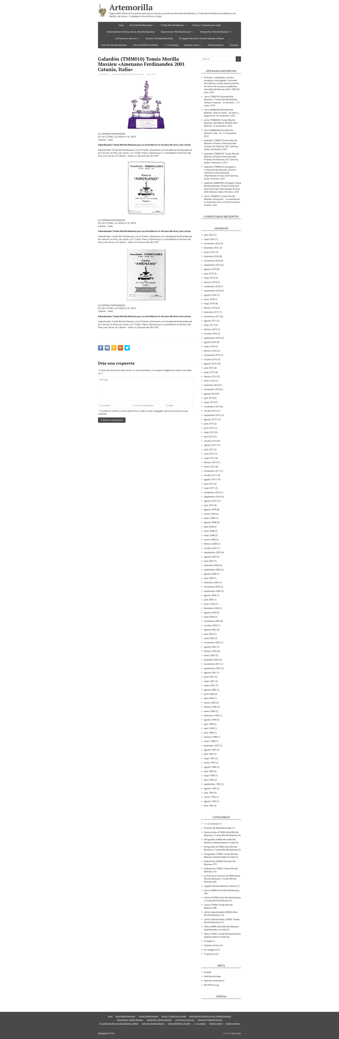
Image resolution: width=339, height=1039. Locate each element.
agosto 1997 (210, 749)
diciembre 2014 (211, 385)
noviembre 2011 (212, 470)
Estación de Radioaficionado (159, 38)
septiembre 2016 (212, 337)
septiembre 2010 (212, 496)
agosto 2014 (210, 393)
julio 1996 (208, 771)
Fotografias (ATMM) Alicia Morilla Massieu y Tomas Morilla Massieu (221, 848)
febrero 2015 (210, 376)
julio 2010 (208, 505)
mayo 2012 (209, 458)
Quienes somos (191, 45)
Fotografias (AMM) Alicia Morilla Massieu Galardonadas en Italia (220, 841)
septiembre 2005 (212, 591)
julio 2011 (208, 483)
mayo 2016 (209, 346)
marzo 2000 (210, 702)
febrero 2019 (210, 282)
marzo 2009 (210, 513)
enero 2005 (209, 603)
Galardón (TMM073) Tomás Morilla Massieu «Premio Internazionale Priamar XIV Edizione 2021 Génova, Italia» (221, 158)
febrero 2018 (210, 307)
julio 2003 (208, 634)
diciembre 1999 (211, 715)
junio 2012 (209, 453)
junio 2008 (209, 531)
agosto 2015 (210, 363)
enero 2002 (209, 655)
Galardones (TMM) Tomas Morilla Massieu (128, 74)
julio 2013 (208, 423)
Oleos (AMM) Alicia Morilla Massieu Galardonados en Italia (221, 928)
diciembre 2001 (211, 659)
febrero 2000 (210, 706)
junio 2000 (209, 694)
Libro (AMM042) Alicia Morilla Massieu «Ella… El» (218, 132)
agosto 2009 (210, 509)
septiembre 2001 (212, 668)
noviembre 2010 (212, 492)
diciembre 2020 (211, 256)
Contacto (233, 45)
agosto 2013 (210, 419)
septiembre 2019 (212, 264)
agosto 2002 (210, 646)
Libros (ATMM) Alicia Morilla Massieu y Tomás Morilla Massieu (222, 899)
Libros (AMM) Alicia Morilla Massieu (221, 890)
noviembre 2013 (212, 406)
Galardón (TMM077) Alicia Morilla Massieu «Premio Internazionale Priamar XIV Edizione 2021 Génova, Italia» (221, 145)
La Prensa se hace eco (126, 38)
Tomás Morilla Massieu (172, 25)
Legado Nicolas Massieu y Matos (220, 886)
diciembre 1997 (211, 745)
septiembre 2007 (212, 552)
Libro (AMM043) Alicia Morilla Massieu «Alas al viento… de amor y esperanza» (221, 112)
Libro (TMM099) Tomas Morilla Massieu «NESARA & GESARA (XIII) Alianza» (220, 123)
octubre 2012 (210, 440)
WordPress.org (211, 984)
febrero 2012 (210, 462)
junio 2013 (209, 428)
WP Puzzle (236, 1033)
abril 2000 (209, 698)
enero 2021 (209, 252)
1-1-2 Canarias (171, 45)
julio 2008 (208, 526)
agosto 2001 (210, 672)
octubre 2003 (210, 625)
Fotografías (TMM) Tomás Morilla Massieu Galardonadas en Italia (221, 855)
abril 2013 (209, 436)
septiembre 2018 (212, 290)
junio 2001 (209, 676)
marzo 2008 (210, 539)
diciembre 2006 (211, 565)
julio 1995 (208, 792)
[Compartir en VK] (107, 347)
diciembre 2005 (211, 582)
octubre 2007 (210, 548)
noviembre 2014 (212, 389)
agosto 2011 (210, 479)
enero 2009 (209, 518)
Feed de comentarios (214, 980)
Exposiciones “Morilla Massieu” (176, 31)
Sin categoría (210, 949)
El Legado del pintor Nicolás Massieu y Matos (201, 38)
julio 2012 (208, 449)
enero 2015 (209, 380)
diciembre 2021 (211, 247)
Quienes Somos (211, 945)
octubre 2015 (210, 359)
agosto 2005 (210, 595)
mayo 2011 (209, 488)
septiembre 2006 (212, 569)
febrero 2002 (210, 651)
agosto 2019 (210, 269)
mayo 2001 (209, 681)
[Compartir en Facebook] (100, 347)
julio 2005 (208, 599)
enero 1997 (209, 762)
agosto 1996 (210, 767)
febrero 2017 (210, 329)
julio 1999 (208, 724)
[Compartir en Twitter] (127, 347)
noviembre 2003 (212, 621)
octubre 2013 (210, 410)
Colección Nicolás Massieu (114, 45)
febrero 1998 (210, 737)
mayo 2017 (209, 325)
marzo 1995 (210, 797)
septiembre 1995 (212, 784)
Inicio (121, 25)
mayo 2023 (209, 239)
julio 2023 (208, 234)
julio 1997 (208, 754)
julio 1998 (208, 732)
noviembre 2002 (212, 642)
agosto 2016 (210, 342)
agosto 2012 (210, 445)
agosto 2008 (210, 522)
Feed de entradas (212, 976)
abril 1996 (209, 779)
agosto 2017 (210, 320)
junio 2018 (209, 299)
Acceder (208, 972)
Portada (208, 941)
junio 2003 (209, 638)
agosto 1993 (210, 801)
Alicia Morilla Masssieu (141, 25)
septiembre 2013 (212, 415)
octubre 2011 (210, 475)
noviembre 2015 (212, 355)
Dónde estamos (216, 45)
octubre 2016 (210, 333)
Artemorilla (131, 7)
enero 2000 (209, 711)
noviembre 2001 (212, 664)
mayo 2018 (209, 303)
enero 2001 (209, 685)
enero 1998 (209, 741)
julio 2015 (208, 367)
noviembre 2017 (212, 316)
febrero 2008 (210, 543)
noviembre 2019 (212, 260)
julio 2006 (208, 578)
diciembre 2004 (211, 608)
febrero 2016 (210, 350)
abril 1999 (209, 728)
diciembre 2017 (211, 312)
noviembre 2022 (212, 243)
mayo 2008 (209, 535)
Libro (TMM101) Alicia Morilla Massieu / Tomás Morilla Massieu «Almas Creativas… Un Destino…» (220, 99)
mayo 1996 (209, 775)
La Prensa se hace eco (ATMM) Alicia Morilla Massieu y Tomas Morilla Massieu (222, 878)
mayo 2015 (209, 372)
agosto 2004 (210, 612)
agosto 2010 (210, 500)
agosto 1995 (210, 788)
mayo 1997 (209, 758)
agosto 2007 (210, 556)
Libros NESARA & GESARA (145, 45)
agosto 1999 (210, 719)
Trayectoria (209, 953)
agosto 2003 (210, 629)
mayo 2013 (209, 432)
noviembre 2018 (212, 286)
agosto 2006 (210, 573)
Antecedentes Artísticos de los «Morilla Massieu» (131, 31)
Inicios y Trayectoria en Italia (206, 25)
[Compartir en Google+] (120, 347)
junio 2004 (209, 616)
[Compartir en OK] (114, 347)
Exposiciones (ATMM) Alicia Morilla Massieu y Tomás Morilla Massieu (221, 834)
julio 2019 (208, 273)
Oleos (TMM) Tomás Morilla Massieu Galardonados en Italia (222, 935)
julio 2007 (208, 561)
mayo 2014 (209, 402)
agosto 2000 (210, 689)
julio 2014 (208, 397)
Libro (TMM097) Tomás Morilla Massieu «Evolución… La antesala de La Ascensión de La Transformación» (222, 199)
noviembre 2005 (212, 586)
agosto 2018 (210, 295)
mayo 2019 (209, 277)
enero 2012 (209, 466)
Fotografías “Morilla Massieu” (215, 31)
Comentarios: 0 (104, 74)
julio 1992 (208, 805)
